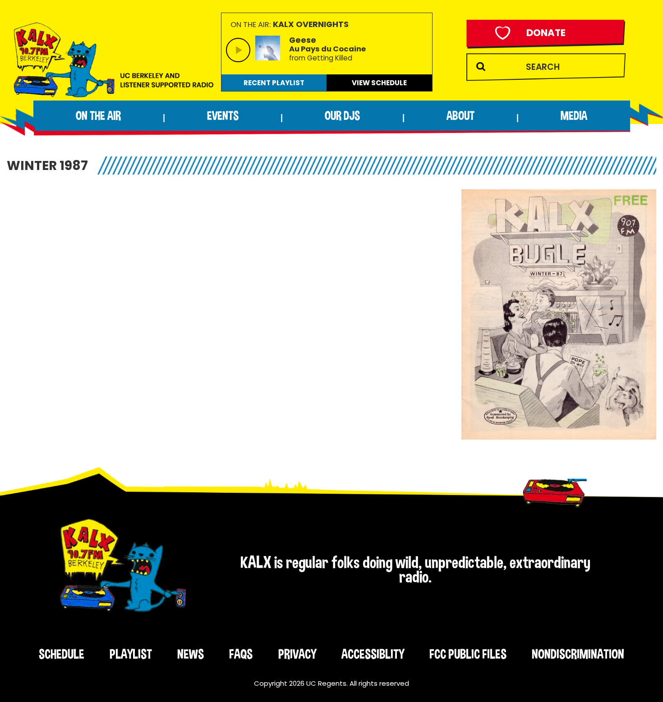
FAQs (241, 654)
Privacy (297, 654)
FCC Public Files (467, 654)
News (190, 654)
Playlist (131, 654)
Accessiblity (372, 654)
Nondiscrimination (578, 654)
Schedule (61, 654)
